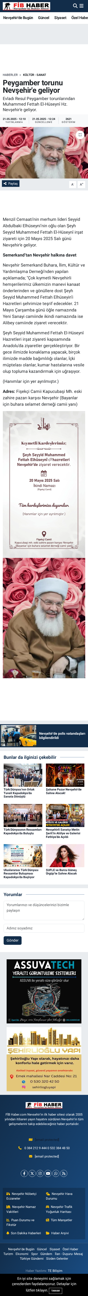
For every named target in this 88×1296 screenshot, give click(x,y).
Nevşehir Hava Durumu (59, 1196)
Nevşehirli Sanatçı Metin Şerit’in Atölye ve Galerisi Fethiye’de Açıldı (63, 833)
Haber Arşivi (60, 1233)
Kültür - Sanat (34, 75)
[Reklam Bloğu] (44, 991)
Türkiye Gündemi (32, 1259)
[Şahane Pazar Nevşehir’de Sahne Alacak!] (65, 775)
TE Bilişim (55, 1271)
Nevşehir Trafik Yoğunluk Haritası (59, 1209)
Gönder (13, 940)
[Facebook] (24, 1173)
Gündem (46, 1254)
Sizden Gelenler (57, 1259)
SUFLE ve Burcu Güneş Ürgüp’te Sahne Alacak (61, 871)
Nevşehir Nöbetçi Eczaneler (21, 1196)
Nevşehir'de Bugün (18, 17)
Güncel (43, 17)
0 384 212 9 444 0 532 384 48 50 (47, 1148)
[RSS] (63, 1173)
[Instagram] (40, 1173)
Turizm (8, 1254)
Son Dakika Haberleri (26, 1233)
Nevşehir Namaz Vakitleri (21, 1209)
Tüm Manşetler (61, 1220)
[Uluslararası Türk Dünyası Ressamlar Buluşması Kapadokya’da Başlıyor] (23, 855)
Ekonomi (22, 1254)
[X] (32, 1173)
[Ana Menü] (81, 6)
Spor (34, 1254)
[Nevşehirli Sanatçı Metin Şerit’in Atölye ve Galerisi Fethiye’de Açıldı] (65, 815)
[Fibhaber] (26, 6)
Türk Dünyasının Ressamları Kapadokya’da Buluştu (23, 831)
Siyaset (60, 17)
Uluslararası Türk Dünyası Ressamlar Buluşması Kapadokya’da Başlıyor (21, 873)
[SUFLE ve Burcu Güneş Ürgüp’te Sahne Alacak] (65, 855)
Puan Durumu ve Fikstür (20, 1222)
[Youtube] (47, 1173)
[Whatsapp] (55, 1173)
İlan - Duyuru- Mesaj (69, 1254)
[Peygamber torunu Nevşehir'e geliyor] (44, 152)
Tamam (55, 1290)
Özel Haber (70, 1249)
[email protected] (47, 1140)
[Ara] (75, 6)
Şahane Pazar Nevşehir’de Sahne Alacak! (64, 791)
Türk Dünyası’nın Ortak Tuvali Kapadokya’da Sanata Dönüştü (19, 793)
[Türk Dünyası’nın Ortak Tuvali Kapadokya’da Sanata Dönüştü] (23, 775)
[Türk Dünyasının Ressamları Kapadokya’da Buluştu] (23, 815)
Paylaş (13, 184)
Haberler (10, 75)
